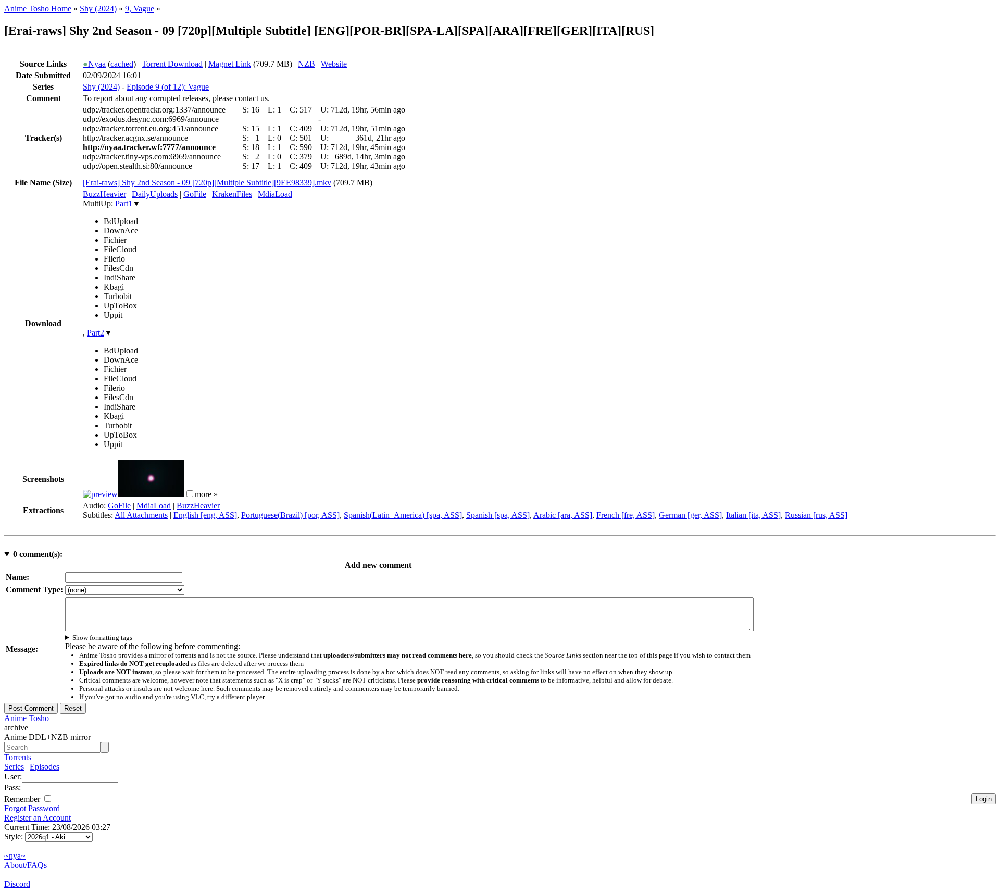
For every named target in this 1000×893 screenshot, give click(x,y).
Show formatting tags (102, 637)
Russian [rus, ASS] (816, 515)
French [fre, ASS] (625, 515)
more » (206, 494)
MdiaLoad (275, 194)
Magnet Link (229, 63)
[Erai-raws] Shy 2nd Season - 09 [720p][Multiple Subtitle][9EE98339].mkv (207, 182)
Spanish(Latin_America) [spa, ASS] (403, 515)
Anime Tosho (26, 718)
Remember (23, 799)
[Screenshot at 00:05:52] (151, 494)
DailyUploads (155, 194)
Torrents (17, 757)
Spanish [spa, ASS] (498, 515)
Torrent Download (172, 63)
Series (14, 766)
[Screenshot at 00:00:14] (100, 494)
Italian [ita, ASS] (753, 515)
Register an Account (37, 817)
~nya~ (15, 855)
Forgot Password (32, 808)
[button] (189, 493)
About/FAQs (25, 865)
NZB (306, 63)
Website (334, 63)
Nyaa (94, 63)
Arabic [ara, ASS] (562, 515)
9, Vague (139, 8)
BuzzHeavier (104, 194)
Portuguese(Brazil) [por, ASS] (290, 515)
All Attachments (141, 515)
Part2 (95, 332)
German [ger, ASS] (690, 515)
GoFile (194, 194)
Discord (17, 883)
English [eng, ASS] (205, 515)
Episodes (44, 766)
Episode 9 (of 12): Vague (168, 86)
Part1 (123, 203)
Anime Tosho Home (37, 8)
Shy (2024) (98, 8)
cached (121, 63)
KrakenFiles (232, 194)
